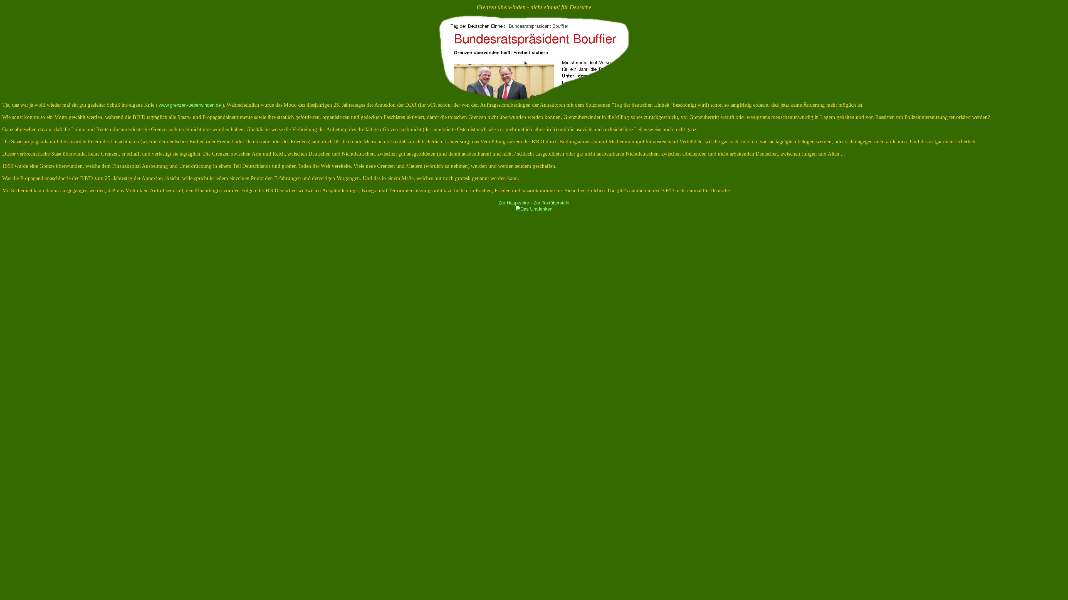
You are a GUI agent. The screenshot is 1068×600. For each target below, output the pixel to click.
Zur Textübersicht (551, 203)
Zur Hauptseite (513, 203)
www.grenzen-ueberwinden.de (190, 105)
